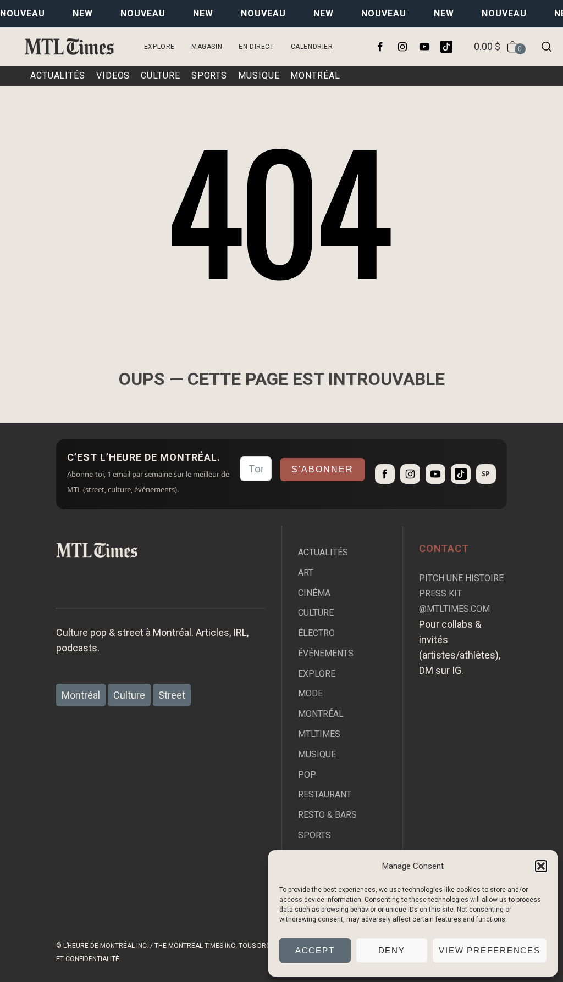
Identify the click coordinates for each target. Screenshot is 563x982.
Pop (307, 774)
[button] (541, 866)
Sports (314, 835)
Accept (315, 950)
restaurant (324, 794)
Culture (316, 612)
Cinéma (314, 593)
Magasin (206, 47)
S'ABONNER (322, 469)
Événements (326, 653)
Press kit (440, 593)
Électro (316, 633)
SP (486, 473)
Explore (159, 47)
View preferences (489, 950)
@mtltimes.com (454, 609)
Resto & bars (327, 815)
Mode (310, 693)
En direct (256, 47)
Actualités (323, 552)
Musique (317, 754)
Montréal (321, 713)
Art (305, 572)
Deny (392, 950)
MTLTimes (319, 734)
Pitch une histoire (461, 578)
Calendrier (312, 47)
